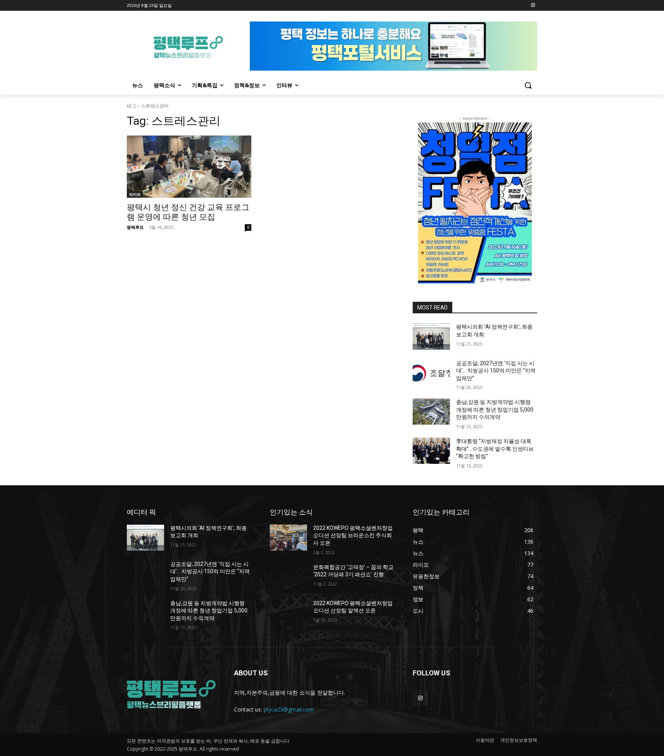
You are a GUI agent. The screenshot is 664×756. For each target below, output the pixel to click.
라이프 (135, 194)
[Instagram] (532, 5)
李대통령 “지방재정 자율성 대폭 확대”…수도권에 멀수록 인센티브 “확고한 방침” (495, 448)
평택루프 (135, 227)
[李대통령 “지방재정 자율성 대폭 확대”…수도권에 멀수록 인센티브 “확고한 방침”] (431, 451)
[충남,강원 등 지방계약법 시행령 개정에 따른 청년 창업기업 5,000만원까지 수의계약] (431, 412)
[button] (528, 85)
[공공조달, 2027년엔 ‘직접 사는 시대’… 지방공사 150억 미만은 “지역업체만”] (431, 373)
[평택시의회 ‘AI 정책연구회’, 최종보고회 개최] (431, 336)
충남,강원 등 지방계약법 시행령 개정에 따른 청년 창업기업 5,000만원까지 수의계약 (494, 409)
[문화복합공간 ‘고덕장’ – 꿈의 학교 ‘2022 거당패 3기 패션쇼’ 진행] (288, 577)
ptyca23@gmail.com (289, 709)
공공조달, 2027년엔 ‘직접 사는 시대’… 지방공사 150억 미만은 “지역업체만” (496, 370)
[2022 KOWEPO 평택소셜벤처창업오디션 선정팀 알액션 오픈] (288, 613)
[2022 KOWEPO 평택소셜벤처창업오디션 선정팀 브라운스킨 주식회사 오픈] (288, 537)
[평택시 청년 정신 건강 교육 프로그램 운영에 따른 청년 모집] (189, 167)
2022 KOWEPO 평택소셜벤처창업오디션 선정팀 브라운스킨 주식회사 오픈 (353, 535)
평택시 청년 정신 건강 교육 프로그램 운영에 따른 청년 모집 (188, 212)
